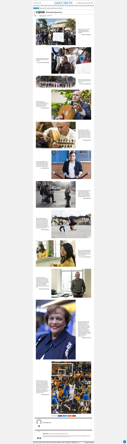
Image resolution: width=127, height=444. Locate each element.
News (34, 5)
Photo (48, 5)
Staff (51, 442)
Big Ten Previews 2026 (58, 8)
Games (84, 5)
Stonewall (54, 442)
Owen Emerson (44, 15)
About (34, 442)
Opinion (42, 5)
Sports (37, 5)
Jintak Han (49, 15)
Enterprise (72, 5)
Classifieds (87, 5)
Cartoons (59, 5)
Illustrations (54, 5)
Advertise (43, 442)
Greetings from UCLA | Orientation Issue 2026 (46, 8)
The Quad (45, 5)
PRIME (69, 5)
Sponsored (47, 442)
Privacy (63, 442)
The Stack (66, 5)
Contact (37, 442)
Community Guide (74, 442)
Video (51, 5)
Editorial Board (58, 442)
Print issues (92, 5)
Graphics (62, 5)
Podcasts (81, 5)
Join (78, 442)
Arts (39, 5)
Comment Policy (67, 442)
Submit (40, 442)
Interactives (77, 5)
